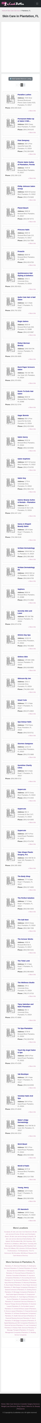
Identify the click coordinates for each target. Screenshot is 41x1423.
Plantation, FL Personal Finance (15, 1273)
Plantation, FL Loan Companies (26, 1325)
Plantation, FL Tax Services (13, 1280)
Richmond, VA (8, 1253)
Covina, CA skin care (21, 1234)
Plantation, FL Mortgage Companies (16, 1292)
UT (32, 1251)
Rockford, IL (8, 1244)
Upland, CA (9, 1241)
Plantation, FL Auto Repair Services (25, 1285)
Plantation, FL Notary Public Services (16, 1328)
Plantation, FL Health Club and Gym (16, 1316)
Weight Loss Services (8, 1406)
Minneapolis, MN (10, 1246)
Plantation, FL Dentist (16, 1268)
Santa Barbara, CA (29, 1239)
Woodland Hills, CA (19, 1241)
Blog (18, 1406)
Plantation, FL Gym (29, 1318)
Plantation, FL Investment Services (22, 1299)
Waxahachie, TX (25, 1251)
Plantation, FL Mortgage (26, 1271)
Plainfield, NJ (31, 1246)
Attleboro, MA (17, 1244)
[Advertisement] (20, 47)
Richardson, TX (14, 1251)
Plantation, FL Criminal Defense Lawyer (17, 1309)
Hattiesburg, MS (21, 1246)
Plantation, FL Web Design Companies (15, 1287)
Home (4, 11)
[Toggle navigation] (37, 4)
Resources (21, 1409)
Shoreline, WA (18, 1253)
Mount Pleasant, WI (30, 1253)
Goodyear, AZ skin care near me (14, 1232)
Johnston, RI (23, 1248)
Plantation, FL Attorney (12, 1266)
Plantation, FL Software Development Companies (20, 1313)
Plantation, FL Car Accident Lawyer (23, 1306)
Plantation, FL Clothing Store (26, 1290)
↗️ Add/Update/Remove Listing (20, 79)
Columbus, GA (30, 1241)
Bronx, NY (7, 1248)
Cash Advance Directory (20, 1255)
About (23, 1406)
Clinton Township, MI (29, 1244)
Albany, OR (14, 1248)
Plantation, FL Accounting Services (24, 1278)
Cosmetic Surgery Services (30, 1404)
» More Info (32, 111)
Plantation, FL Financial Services (26, 1311)
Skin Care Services (13, 11)
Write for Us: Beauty (33, 1406)
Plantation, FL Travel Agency (18, 1297)
